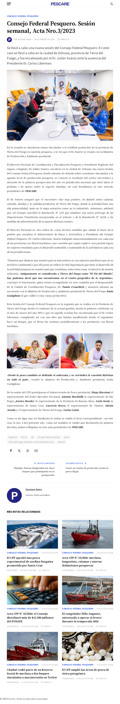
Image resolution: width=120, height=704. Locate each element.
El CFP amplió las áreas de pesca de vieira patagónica (85, 671)
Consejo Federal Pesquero (22, 16)
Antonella (69, 570)
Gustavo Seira (24, 39)
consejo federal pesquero (49, 437)
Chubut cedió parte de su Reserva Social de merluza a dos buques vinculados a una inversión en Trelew (32, 673)
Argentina (12, 437)
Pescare (13, 570)
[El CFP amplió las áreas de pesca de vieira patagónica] (87, 646)
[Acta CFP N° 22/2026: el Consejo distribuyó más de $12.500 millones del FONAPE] (32, 590)
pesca (66, 437)
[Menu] (9, 3)
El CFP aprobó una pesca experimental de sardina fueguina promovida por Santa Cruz (30, 561)
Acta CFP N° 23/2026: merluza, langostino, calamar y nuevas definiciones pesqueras (82, 561)
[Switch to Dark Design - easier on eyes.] (111, 3)
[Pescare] (60, 4)
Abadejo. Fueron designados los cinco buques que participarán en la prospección (34, 472)
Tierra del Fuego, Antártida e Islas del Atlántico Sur (31, 442)
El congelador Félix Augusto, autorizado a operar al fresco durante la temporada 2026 (82, 617)
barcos (24, 437)
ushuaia (61, 442)
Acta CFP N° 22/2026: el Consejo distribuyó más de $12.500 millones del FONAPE (30, 617)
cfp (32, 437)
